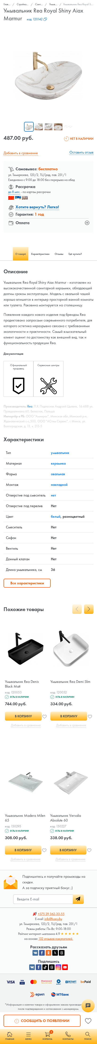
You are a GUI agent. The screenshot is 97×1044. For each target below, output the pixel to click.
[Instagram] (58, 967)
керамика (58, 463)
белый (56, 516)
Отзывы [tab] (59, 254)
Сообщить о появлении (44, 1020)
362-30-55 (51, 914)
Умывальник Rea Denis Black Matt (22, 684)
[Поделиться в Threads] (62, 953)
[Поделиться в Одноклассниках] (48, 953)
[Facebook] (38, 967)
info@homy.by (53, 919)
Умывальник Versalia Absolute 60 (65, 818)
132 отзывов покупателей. (55, 939)
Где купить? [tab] (75, 254)
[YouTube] (65, 967)
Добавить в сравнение (21, 152)
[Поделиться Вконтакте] (35, 953)
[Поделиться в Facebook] (42, 953)
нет (53, 495)
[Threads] (52, 967)
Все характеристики (27, 583)
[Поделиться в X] (55, 953)
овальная (58, 473)
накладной (59, 484)
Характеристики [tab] (40, 254)
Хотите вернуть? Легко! (37, 207)
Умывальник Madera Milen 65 (25, 818)
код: (35, 19)
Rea (29, 406)
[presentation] (77, 609)
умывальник (60, 452)
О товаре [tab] (20, 254)
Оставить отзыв (81, 152)
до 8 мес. (14, 192)
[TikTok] (45, 967)
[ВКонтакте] (32, 967)
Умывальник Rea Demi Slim (70, 681)
